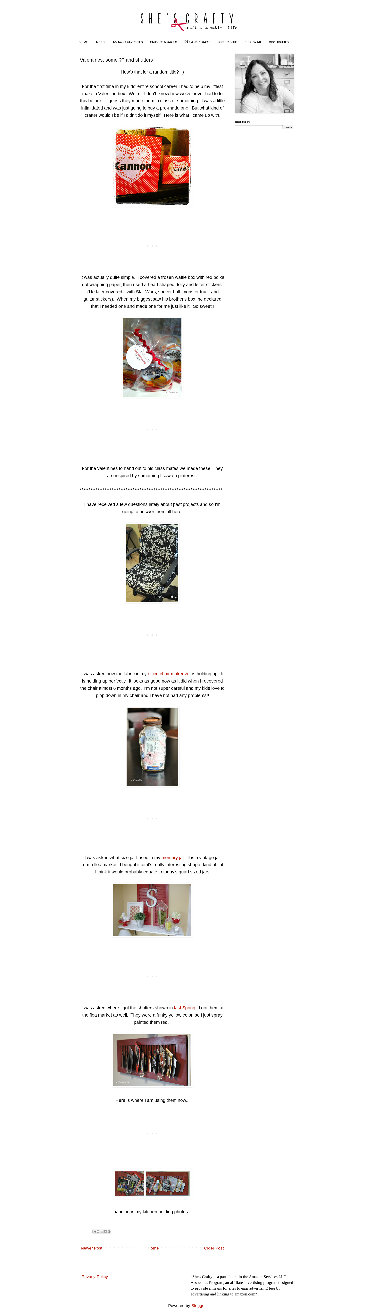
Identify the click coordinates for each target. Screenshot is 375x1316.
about (100, 41)
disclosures (279, 41)
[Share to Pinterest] (109, 1231)
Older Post (214, 1248)
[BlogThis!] (98, 1231)
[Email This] (94, 1231)
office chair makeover (169, 673)
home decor (227, 41)
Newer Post (91, 1248)
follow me (253, 41)
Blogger (198, 1305)
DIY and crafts (197, 41)
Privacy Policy (95, 1276)
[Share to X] (102, 1231)
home (83, 41)
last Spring (184, 1007)
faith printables (163, 41)
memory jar (173, 857)
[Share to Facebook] (105, 1231)
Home (153, 1248)
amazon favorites (127, 41)
